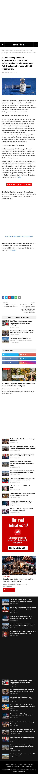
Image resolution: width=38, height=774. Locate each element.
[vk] (10, 358)
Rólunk (22, 766)
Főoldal (3, 50)
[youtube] (27, 354)
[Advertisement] (19, 21)
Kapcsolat (16, 766)
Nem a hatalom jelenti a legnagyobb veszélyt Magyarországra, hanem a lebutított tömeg (22, 471)
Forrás (19, 177)
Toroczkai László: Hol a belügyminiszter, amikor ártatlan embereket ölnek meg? (21, 502)
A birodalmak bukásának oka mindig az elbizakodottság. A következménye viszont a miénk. (22, 463)
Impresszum (10, 766)
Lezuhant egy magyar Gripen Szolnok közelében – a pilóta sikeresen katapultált (21, 339)
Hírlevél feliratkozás (28, 764)
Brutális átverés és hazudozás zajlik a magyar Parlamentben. (22, 439)
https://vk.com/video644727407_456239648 (19, 236)
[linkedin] (27, 358)
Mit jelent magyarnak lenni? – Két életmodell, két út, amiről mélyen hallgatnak (19, 384)
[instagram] (27, 362)
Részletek (13, 250)
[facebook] (10, 362)
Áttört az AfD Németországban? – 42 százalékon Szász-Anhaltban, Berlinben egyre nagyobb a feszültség (23, 609)
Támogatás (29, 766)
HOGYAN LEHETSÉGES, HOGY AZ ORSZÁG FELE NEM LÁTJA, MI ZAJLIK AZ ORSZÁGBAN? (23, 447)
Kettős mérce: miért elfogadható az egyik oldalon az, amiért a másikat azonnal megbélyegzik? (21, 323)
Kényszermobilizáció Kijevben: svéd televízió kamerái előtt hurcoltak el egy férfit (22, 494)
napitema (5, 72)
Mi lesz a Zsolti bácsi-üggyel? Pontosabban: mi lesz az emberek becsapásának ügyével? (23, 632)
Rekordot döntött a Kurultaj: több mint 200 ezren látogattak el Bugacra (21, 509)
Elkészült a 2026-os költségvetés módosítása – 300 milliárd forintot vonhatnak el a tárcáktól (22, 455)
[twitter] (10, 354)
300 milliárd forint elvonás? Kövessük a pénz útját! (22, 487)
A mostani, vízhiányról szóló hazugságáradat (22, 754)
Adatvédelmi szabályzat (10, 764)
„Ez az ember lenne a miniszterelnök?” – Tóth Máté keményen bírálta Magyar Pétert (22, 479)
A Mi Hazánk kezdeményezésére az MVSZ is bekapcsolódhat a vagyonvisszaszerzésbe (22, 331)
